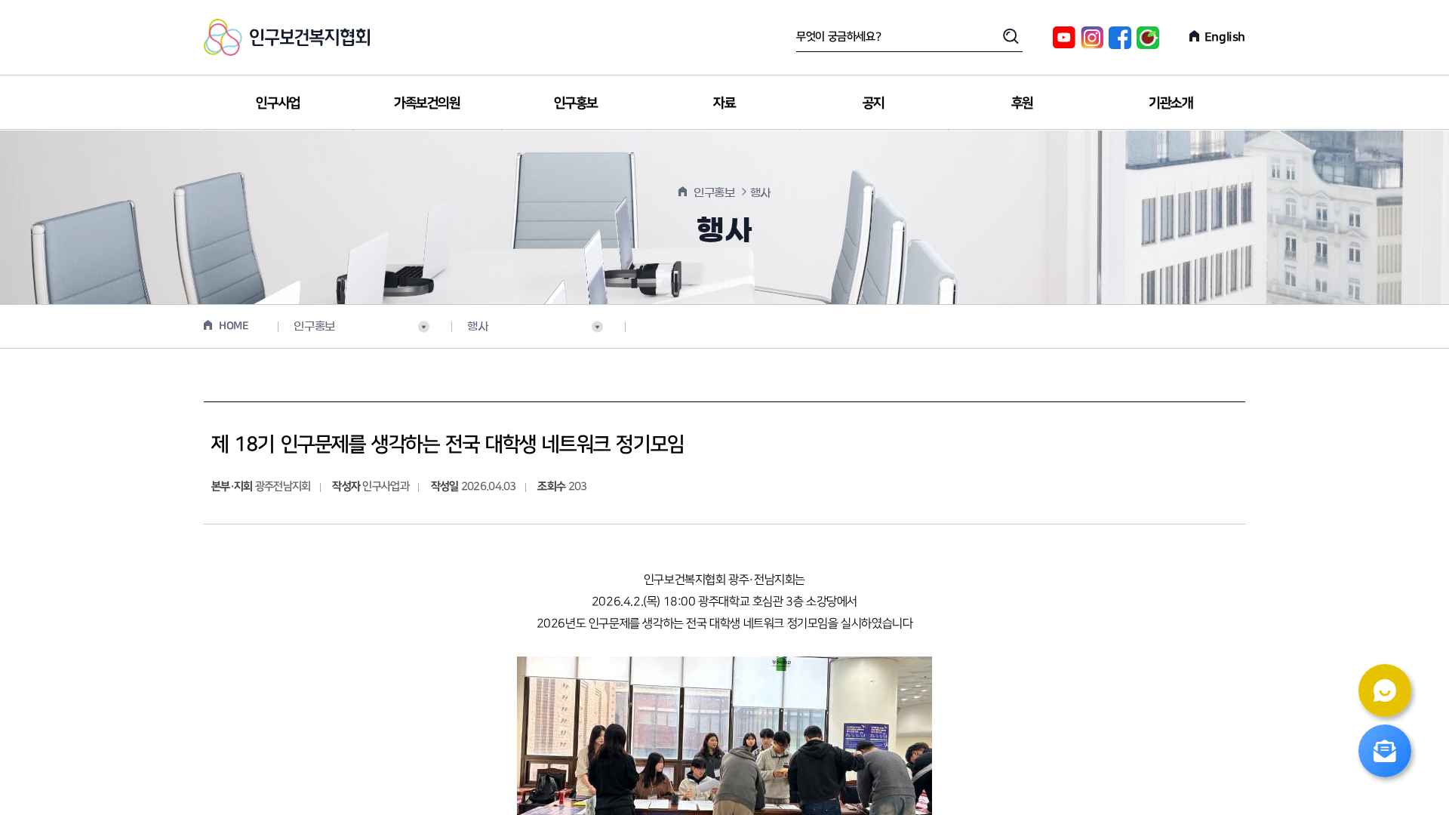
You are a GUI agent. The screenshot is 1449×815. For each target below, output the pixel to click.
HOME (233, 326)
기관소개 (1170, 103)
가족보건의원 (427, 103)
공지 (873, 103)
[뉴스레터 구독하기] (1384, 750)
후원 (1022, 103)
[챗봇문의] (1384, 690)
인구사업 (278, 103)
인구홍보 (576, 103)
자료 (724, 103)
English (1224, 37)
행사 (477, 326)
